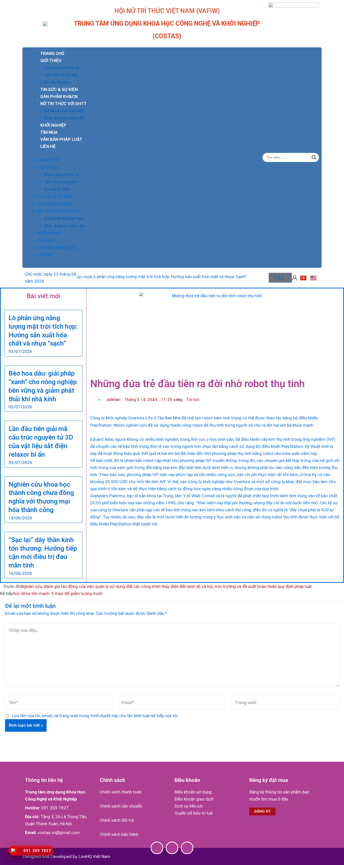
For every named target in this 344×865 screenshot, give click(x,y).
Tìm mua (49, 132)
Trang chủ (52, 53)
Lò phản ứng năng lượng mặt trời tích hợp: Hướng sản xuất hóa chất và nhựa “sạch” (153, 276)
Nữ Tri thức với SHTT (63, 103)
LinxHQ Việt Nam (94, 856)
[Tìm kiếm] (314, 157)
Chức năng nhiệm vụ (61, 67)
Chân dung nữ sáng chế (64, 118)
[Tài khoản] (294, 277)
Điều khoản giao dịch (194, 799)
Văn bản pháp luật (61, 139)
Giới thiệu (50, 60)
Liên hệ (48, 146)
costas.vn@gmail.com (59, 832)
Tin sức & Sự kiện (59, 89)
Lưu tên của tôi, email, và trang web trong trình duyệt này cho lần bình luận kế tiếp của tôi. (95, 715)
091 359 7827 (54, 807)
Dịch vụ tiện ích (189, 806)
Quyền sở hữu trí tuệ (194, 813)
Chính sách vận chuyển (121, 806)
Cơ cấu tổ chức (57, 82)
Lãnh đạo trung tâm (61, 75)
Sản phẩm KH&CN (59, 96)
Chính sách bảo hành (119, 834)
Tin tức (193, 399)
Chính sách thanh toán (121, 791)
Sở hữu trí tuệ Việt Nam (64, 110)
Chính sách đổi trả (117, 820)
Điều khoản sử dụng (193, 791)
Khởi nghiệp (53, 125)
